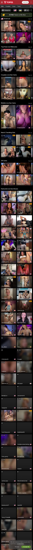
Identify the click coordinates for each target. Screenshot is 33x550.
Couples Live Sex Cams (9, 75)
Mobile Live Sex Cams (8, 103)
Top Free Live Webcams (9, 47)
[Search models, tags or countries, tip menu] (30, 6)
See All (30, 19)
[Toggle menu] (2, 2)
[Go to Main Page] (10, 2)
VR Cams (4, 161)
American (7, 19)
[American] (15, 10)
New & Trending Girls (8, 132)
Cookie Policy (20, 543)
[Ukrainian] (20, 10)
